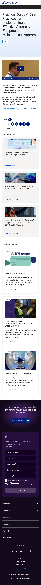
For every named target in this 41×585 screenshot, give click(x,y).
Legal (20, 558)
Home (4, 7)
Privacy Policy (20, 564)
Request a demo (18, 420)
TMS (5, 41)
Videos (10, 7)
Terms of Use (15, 483)
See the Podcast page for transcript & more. (19, 109)
